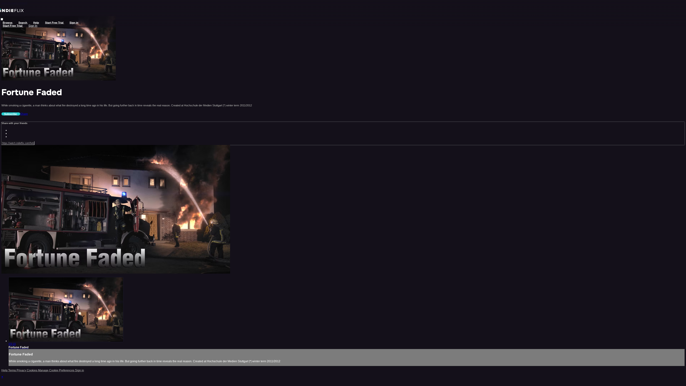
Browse (8, 22)
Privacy (22, 370)
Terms (12, 370)
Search (23, 22)
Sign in (73, 22)
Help (36, 22)
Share (24, 113)
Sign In (32, 25)
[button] (2, 19)
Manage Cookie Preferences (56, 370)
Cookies (32, 370)
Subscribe (11, 113)
